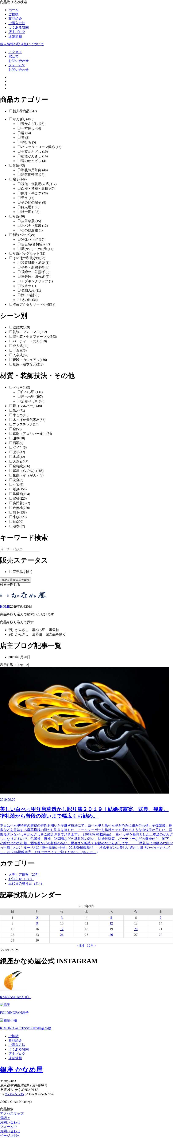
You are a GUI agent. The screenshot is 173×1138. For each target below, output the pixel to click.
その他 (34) (29, 300)
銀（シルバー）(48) (27, 406)
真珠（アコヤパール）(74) (32, 433)
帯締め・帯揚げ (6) (35, 272)
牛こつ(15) (20, 415)
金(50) (17, 429)
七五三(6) (20, 350)
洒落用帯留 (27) (32, 174)
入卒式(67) (20, 355)
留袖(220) (20, 498)
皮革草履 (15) (31, 221)
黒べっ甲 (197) (32, 396)
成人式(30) (20, 346)
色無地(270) (21, 508)
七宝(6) (18, 484)
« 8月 (80, 945)
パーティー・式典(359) (30, 341)
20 (136, 929)
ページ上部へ (10, 1135)
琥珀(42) (19, 452)
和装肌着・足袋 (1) (35, 262)
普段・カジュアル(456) (30, 360)
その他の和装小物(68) (29, 258)
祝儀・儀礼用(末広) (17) (39, 184)
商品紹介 (15, 18)
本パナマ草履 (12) (34, 225)
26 (111, 935)
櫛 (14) (26, 133)
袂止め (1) (28, 286)
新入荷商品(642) (25, 111)
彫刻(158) (20, 489)
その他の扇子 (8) (33, 202)
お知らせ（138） (21, 879)
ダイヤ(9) (20, 447)
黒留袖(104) (21, 494)
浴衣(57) (19, 526)
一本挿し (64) (31, 128)
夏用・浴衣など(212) (28, 364)
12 (111, 923)
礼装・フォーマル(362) (30, 332)
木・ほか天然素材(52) (29, 420)
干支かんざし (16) (34, 151)
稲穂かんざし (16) (34, 156)
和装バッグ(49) (24, 235)
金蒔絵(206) (21, 466)
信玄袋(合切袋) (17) (35, 244)
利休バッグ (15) (32, 239)
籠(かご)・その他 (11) (37, 249)
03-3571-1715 (14, 1094)
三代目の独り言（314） (26, 883)
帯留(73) (19, 165)
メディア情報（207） (24, 874)
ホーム (13, 10)
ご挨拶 (13, 14)
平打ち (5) (28, 142)
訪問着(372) (21, 503)
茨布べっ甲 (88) (32, 401)
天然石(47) (20, 461)
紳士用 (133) (30, 211)
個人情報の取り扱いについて (22, 44)
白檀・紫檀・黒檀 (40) (37, 188)
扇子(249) (20, 179)
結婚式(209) (21, 327)
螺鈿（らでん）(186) (28, 470)
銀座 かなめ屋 (21, 1069)
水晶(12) (19, 457)
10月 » (91, 945)
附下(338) (20, 512)
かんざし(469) (23, 119)
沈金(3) (18, 480)
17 (62, 929)
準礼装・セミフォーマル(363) (35, 336)
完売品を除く (23, 572)
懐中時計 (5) (30, 295)
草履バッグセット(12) (29, 253)
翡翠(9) (18, 443)
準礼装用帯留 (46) (34, 170)
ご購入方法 (16, 23)
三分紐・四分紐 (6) (35, 276)
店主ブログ (16, 32)
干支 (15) (27, 198)
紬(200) (18, 521)
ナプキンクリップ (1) (37, 281)
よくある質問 (18, 27)
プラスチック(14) (25, 424)
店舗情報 (15, 36)
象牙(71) (19, 410)
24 (62, 935)
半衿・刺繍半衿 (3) (35, 267)
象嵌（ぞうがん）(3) (28, 475)
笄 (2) (25, 137)
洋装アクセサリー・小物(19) (34, 304)
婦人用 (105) (30, 207)
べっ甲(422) (21, 387)
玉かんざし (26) (32, 123)
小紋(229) (20, 517)
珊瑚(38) (19, 438)
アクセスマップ (12, 1113)
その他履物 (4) (32, 230)
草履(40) (19, 216)
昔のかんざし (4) (33, 161)
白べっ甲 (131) (32, 392)
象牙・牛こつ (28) (34, 193)
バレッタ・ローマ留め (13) (41, 147)
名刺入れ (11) (31, 290)
